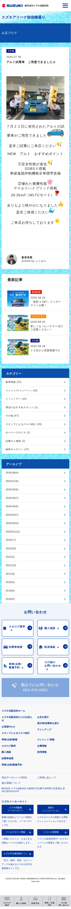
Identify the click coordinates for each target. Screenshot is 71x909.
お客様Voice (8, 726)
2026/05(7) (12, 498)
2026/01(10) (13, 531)
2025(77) (11, 540)
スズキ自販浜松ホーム (13, 710)
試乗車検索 (7, 758)
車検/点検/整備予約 (12, 764)
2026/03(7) (12, 515)
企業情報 (42, 745)
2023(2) (10, 557)
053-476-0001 (35, 690)
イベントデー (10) (16, 398)
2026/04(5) (12, 506)
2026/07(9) (12, 481)
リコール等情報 (51, 832)
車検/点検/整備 (9, 739)
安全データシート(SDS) (14, 777)
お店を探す (43, 717)
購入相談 (6, 752)
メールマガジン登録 (15, 832)
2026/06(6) (12, 489)
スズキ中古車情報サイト (15, 853)
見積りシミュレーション (51, 809)
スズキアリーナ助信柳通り (23, 17)
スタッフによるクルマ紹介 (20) (24, 424)
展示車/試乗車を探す (48, 723)
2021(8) (10, 574)
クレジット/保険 (45, 739)
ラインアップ (44, 729)
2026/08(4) (12, 472)
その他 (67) (12, 415)
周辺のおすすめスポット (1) (22, 407)
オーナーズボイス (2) (18, 432)
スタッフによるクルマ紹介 (16, 733)
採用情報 (42, 752)
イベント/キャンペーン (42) (22, 390)
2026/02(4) (12, 523)
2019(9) (10, 590)
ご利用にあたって (46, 777)
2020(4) (10, 582)
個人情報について (11, 783)
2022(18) (11, 565)
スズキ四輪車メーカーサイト (15, 809)
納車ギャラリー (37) (17, 449)
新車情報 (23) (13, 382)
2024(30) (11, 548)
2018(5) (10, 599)
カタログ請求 (9, 745)
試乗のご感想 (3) (15, 441)
